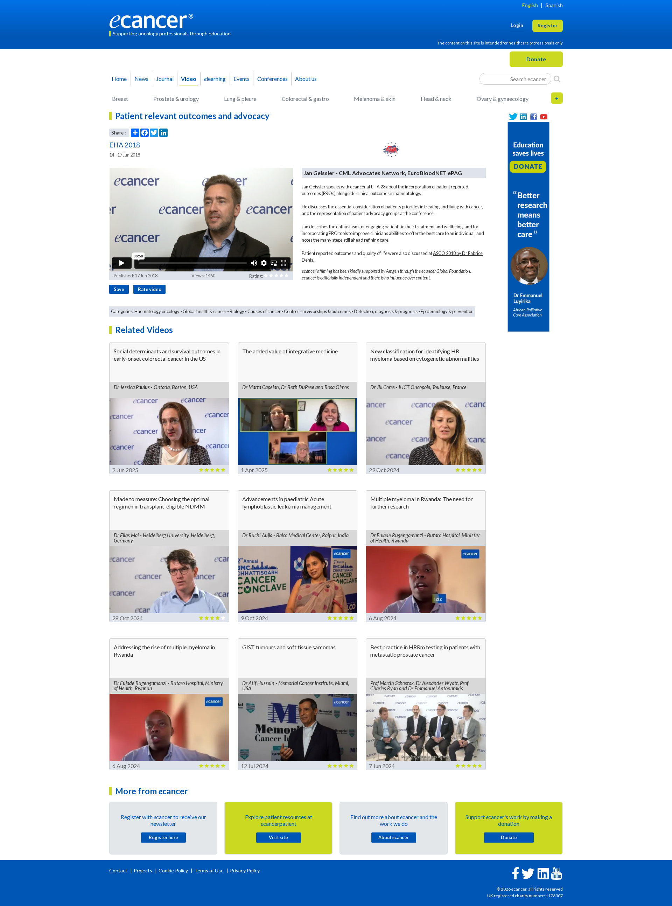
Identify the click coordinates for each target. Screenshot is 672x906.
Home (119, 78)
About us (306, 78)
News (141, 78)
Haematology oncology (157, 311)
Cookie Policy (173, 870)
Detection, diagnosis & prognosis (386, 311)
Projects (143, 870)
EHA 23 (378, 186)
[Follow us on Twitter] (513, 116)
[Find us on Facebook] (533, 116)
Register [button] (548, 25)
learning (215, 78)
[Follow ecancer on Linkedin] (543, 873)
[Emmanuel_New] (528, 226)
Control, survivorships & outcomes (317, 311)
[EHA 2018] (392, 150)
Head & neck (436, 98)
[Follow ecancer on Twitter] (528, 873)
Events (241, 78)
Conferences (272, 78)
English (530, 5)
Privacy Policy (245, 870)
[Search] (557, 79)
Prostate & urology (176, 98)
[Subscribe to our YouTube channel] (543, 116)
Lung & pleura (240, 98)
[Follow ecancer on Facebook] (515, 873)
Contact (118, 870)
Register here (163, 837)
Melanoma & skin (375, 98)
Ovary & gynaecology (502, 98)
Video (188, 78)
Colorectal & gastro (305, 98)
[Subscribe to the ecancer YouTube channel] (556, 873)
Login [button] (517, 25)
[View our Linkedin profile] (523, 116)
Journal (165, 78)
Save (119, 289)
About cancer (393, 837)
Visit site (278, 837)
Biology (237, 311)
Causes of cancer (264, 311)
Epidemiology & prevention (447, 311)
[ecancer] (153, 20)
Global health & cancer (204, 311)
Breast (120, 98)
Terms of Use (209, 870)
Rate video (149, 289)
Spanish (554, 5)
